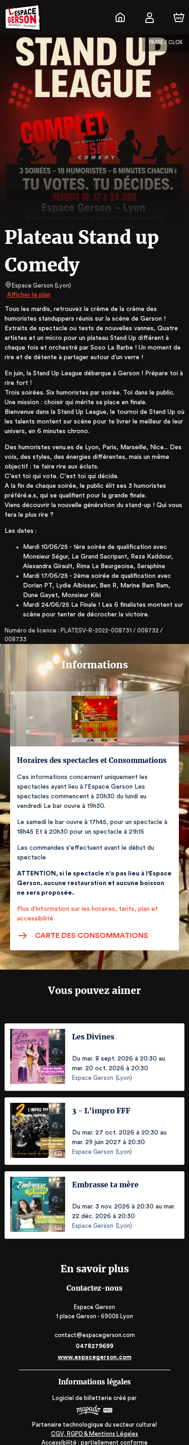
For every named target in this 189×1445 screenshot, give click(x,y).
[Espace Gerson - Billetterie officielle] (120, 17)
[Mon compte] (149, 17)
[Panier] (178, 17)
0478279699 (94, 1346)
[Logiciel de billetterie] (94, 1411)
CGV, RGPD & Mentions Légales (94, 1434)
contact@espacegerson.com (95, 1335)
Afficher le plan (28, 295)
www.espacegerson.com (95, 1357)
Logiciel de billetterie (82, 1398)
